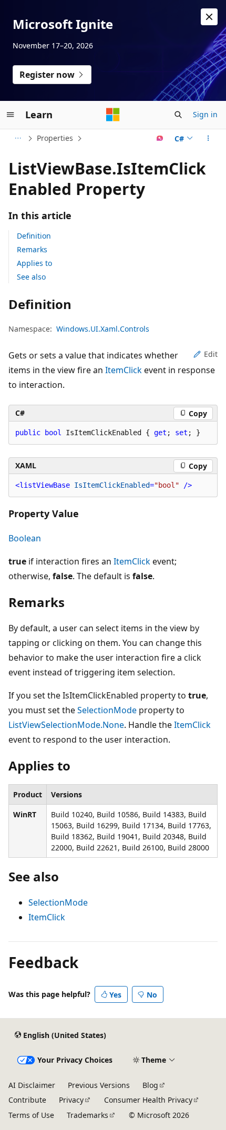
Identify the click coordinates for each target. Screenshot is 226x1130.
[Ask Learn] (160, 138)
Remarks (32, 249)
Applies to (34, 263)
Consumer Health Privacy (148, 1100)
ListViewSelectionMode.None (66, 725)
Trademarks (87, 1115)
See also (31, 277)
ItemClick (123, 370)
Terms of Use (31, 1115)
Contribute (27, 1100)
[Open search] (178, 114)
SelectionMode (107, 710)
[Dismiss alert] (209, 16)
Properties (55, 138)
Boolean (24, 538)
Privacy (71, 1100)
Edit (211, 354)
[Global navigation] (10, 114)
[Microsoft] (113, 114)
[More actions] (208, 138)
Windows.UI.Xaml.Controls (102, 329)
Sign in (205, 114)
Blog (150, 1085)
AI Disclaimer (31, 1085)
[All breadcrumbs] (17, 138)
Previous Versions (99, 1085)
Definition (34, 236)
